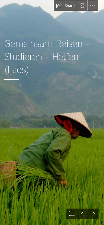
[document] (52, 112)
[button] (65, 5)
